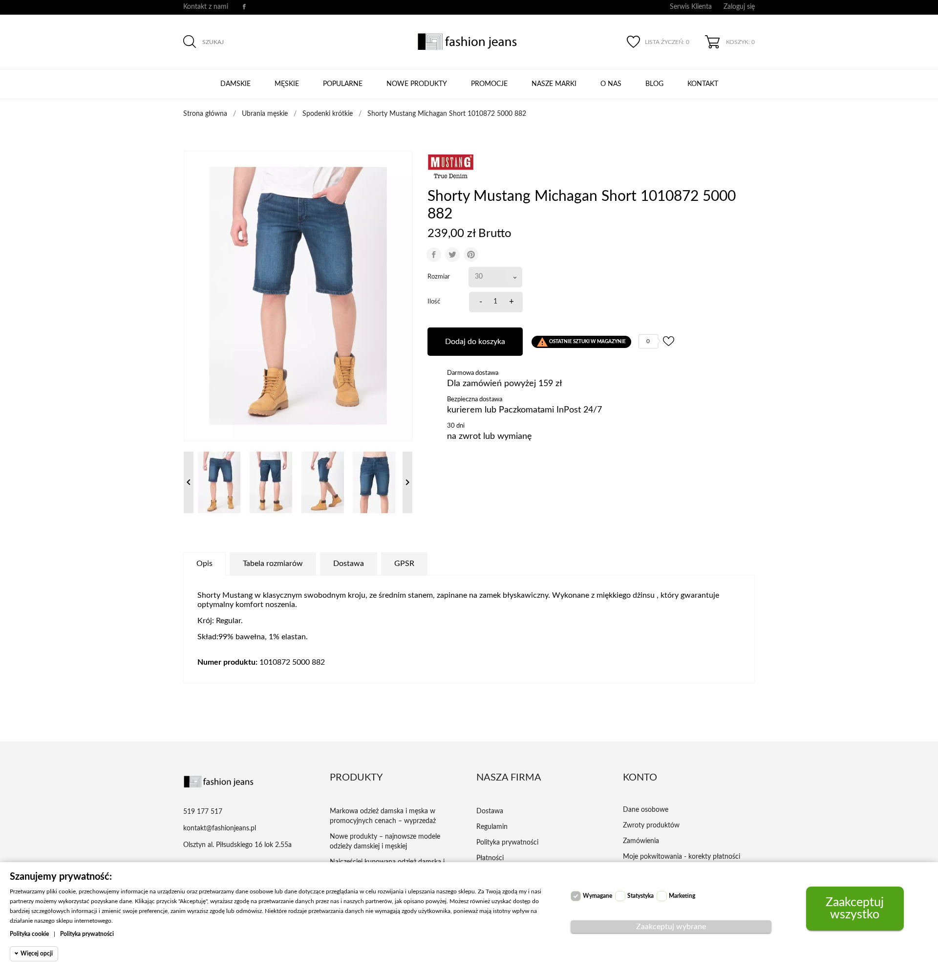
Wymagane (597, 896)
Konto (640, 777)
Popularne (342, 84)
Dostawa (489, 811)
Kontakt (702, 84)
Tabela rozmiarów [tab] (273, 563)
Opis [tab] (204, 563)
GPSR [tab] (404, 563)
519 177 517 (202, 811)
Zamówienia (641, 841)
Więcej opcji (37, 953)
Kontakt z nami (205, 6)
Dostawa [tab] (348, 563)
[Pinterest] (471, 254)
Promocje (489, 84)
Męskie (287, 84)
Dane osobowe (645, 809)
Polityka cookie (29, 934)
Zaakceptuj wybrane (671, 927)
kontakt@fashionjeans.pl (219, 828)
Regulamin (492, 827)
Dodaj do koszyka (475, 342)
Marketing (682, 896)
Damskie (235, 84)
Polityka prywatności (507, 842)
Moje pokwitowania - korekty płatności (681, 856)
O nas (610, 84)
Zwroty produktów (651, 825)
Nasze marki (554, 84)
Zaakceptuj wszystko (855, 908)
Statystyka (640, 896)
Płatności (490, 858)
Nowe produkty (416, 84)
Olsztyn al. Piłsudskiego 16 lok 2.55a (237, 845)
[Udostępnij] (433, 254)
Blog (654, 84)
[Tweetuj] (452, 254)
